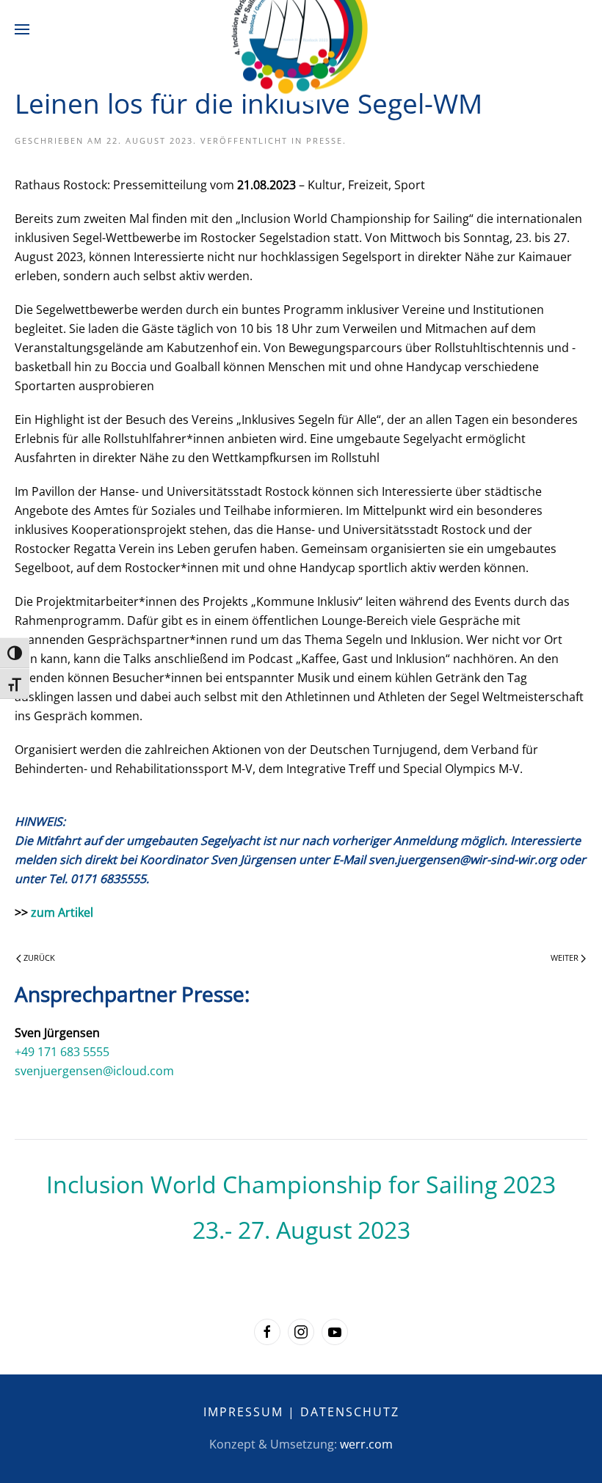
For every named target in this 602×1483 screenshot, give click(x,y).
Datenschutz (349, 1412)
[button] (22, 29)
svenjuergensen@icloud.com (94, 1071)
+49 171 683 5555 (62, 1052)
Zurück (38, 957)
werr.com (366, 1444)
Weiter (566, 957)
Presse (324, 140)
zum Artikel (62, 912)
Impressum (243, 1412)
